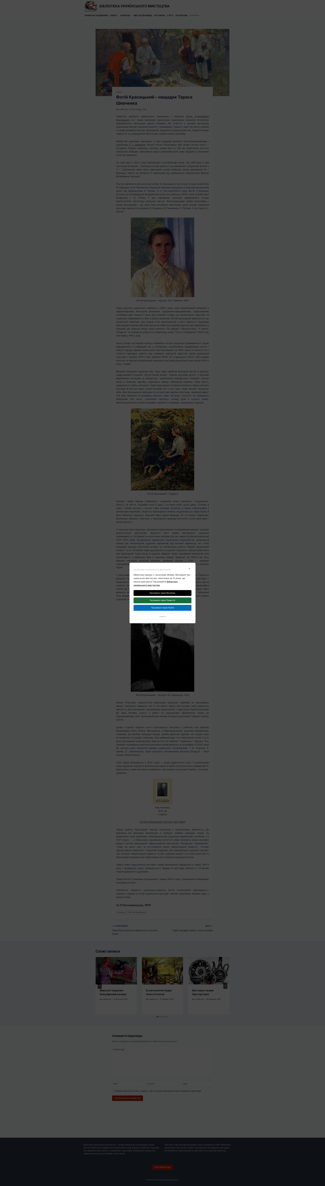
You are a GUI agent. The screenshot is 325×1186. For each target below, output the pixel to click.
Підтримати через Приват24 (162, 600)
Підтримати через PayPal (162, 608)
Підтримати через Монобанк (162, 593)
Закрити (162, 616)
